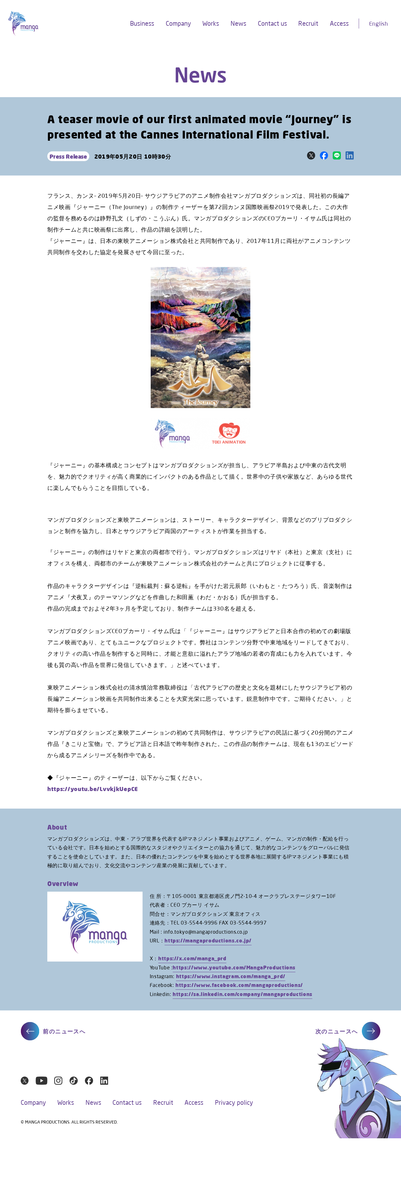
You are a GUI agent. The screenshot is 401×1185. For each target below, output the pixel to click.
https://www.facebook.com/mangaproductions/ (239, 985)
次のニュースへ (336, 1031)
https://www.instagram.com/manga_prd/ (230, 976)
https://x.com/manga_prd (192, 958)
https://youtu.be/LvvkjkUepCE (92, 788)
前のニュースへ (64, 1031)
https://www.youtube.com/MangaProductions (234, 967)
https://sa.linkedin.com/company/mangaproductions (242, 994)
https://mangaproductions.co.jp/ (208, 940)
